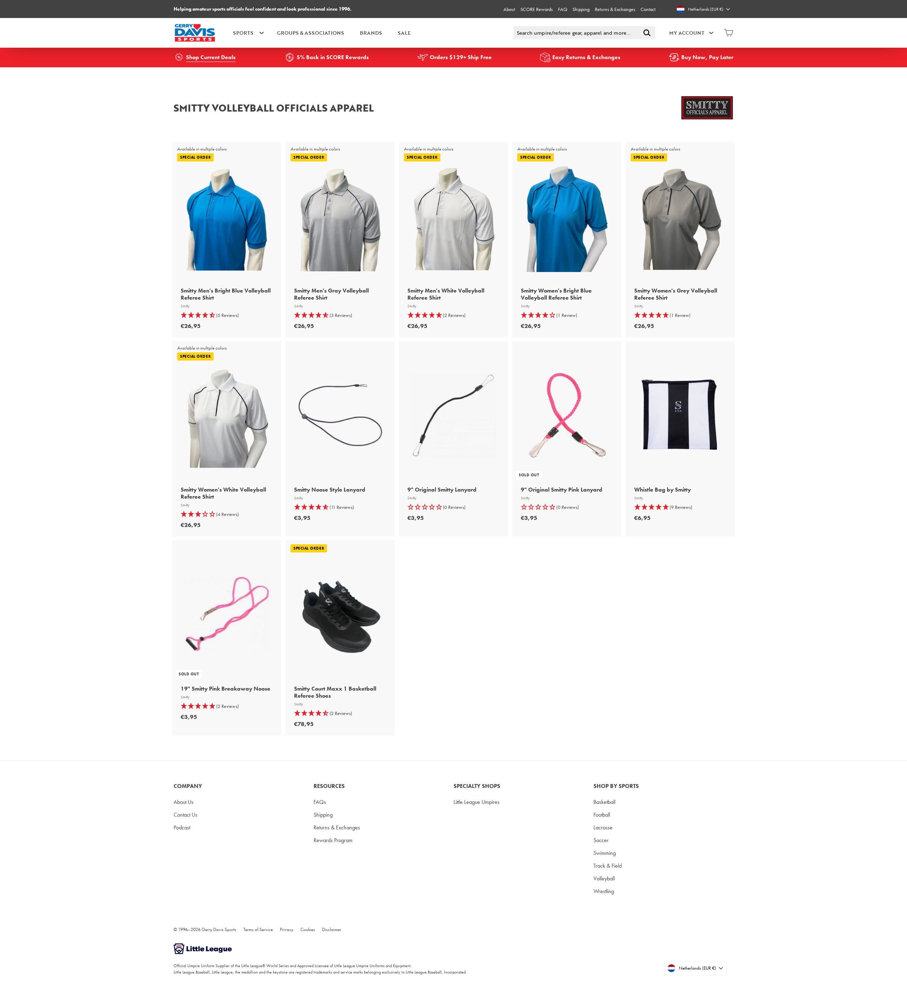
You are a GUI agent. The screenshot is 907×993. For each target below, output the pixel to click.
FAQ (562, 9)
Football (601, 814)
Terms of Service (258, 929)
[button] (227, 315)
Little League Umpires (477, 802)
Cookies (307, 929)
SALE (404, 32)
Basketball (604, 802)
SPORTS (243, 32)
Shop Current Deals (211, 57)
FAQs (320, 802)
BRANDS (371, 32)
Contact (648, 9)
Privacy (286, 929)
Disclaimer (331, 929)
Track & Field (607, 865)
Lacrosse (603, 827)
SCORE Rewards (536, 9)
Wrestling (603, 891)
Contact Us (185, 814)
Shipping (581, 9)
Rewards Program (333, 840)
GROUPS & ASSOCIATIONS (310, 32)
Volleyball (604, 878)
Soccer (601, 840)
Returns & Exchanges (615, 9)
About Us (183, 802)
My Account (686, 32)
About (509, 9)
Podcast (182, 827)
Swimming (604, 853)
